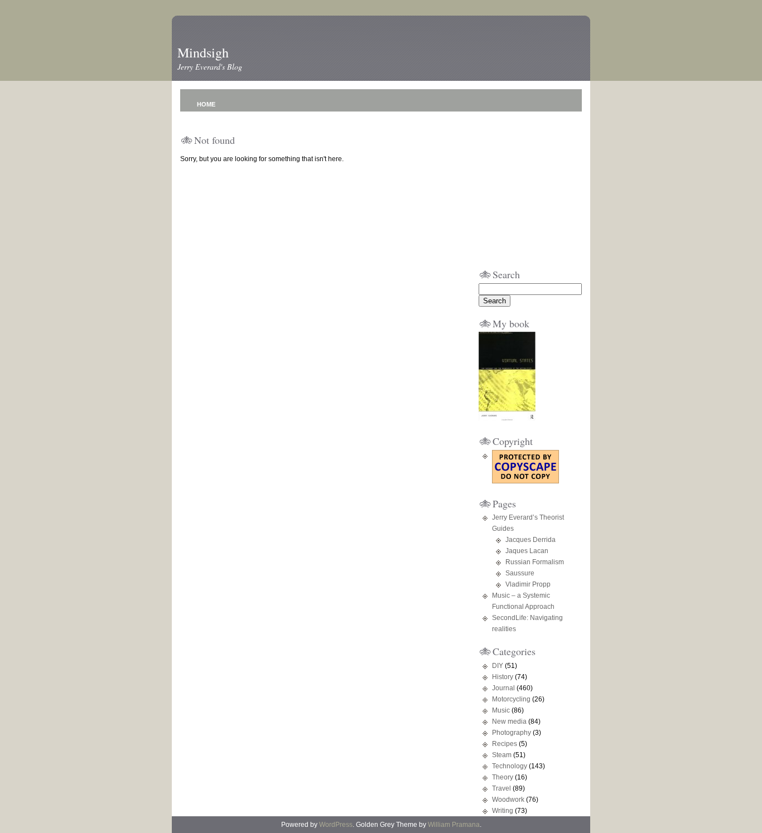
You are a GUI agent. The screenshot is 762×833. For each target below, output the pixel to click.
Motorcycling (511, 699)
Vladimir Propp (528, 584)
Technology (509, 766)
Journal (503, 688)
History (502, 677)
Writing (502, 811)
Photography (511, 733)
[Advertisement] (512, 187)
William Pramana (454, 825)
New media (509, 721)
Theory (502, 777)
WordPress (336, 825)
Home (206, 104)
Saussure (519, 573)
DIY (497, 666)
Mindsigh (203, 52)
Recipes (504, 744)
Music (501, 710)
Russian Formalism (534, 562)
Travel (501, 788)
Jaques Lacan (526, 551)
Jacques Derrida (530, 540)
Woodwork (508, 799)
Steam (502, 755)
